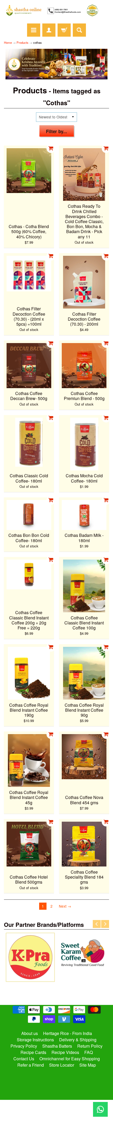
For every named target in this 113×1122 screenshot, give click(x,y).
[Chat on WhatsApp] (100, 1109)
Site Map (87, 1065)
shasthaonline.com (54, 1102)
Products (22, 42)
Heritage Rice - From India (67, 1033)
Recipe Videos (65, 1052)
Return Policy (89, 1046)
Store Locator (61, 1065)
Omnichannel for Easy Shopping (69, 1059)
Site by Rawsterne (56, 1107)
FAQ (88, 1052)
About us (29, 1033)
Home (8, 42)
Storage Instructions (35, 1040)
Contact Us (23, 1059)
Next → (65, 906)
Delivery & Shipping (77, 1040)
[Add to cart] (51, 148)
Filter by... (56, 131)
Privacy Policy (24, 1046)
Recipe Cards (33, 1052)
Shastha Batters (57, 1046)
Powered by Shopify (56, 1111)
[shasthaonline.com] (56, 10)
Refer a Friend (30, 1065)
